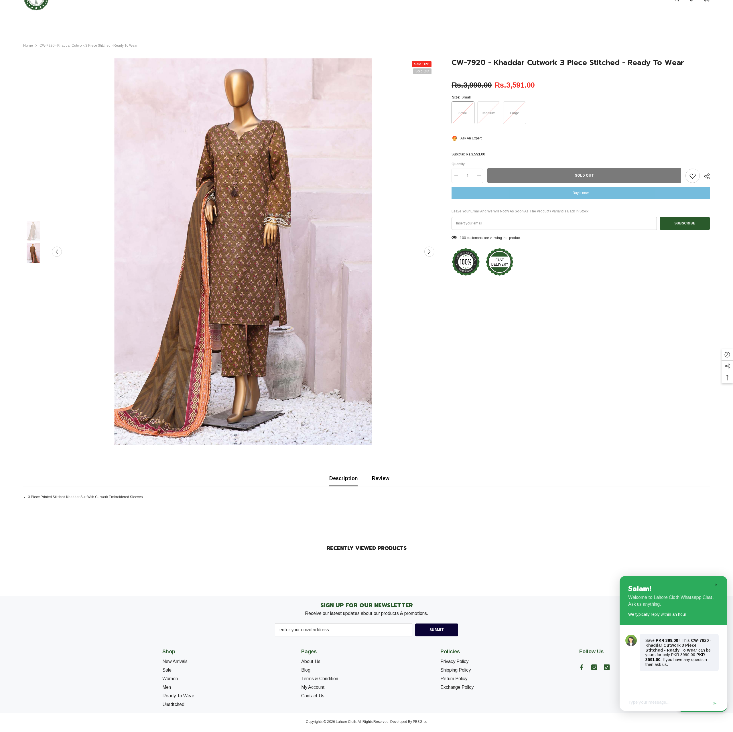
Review (380, 478)
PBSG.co (420, 722)
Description (343, 478)
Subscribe (684, 224)
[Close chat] (716, 584)
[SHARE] (705, 176)
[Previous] (57, 252)
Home (28, 46)
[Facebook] (582, 667)
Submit (436, 630)
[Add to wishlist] (692, 176)
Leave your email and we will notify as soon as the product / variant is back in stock (520, 212)
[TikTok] (607, 667)
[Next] (429, 252)
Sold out (584, 176)
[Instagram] (594, 667)
